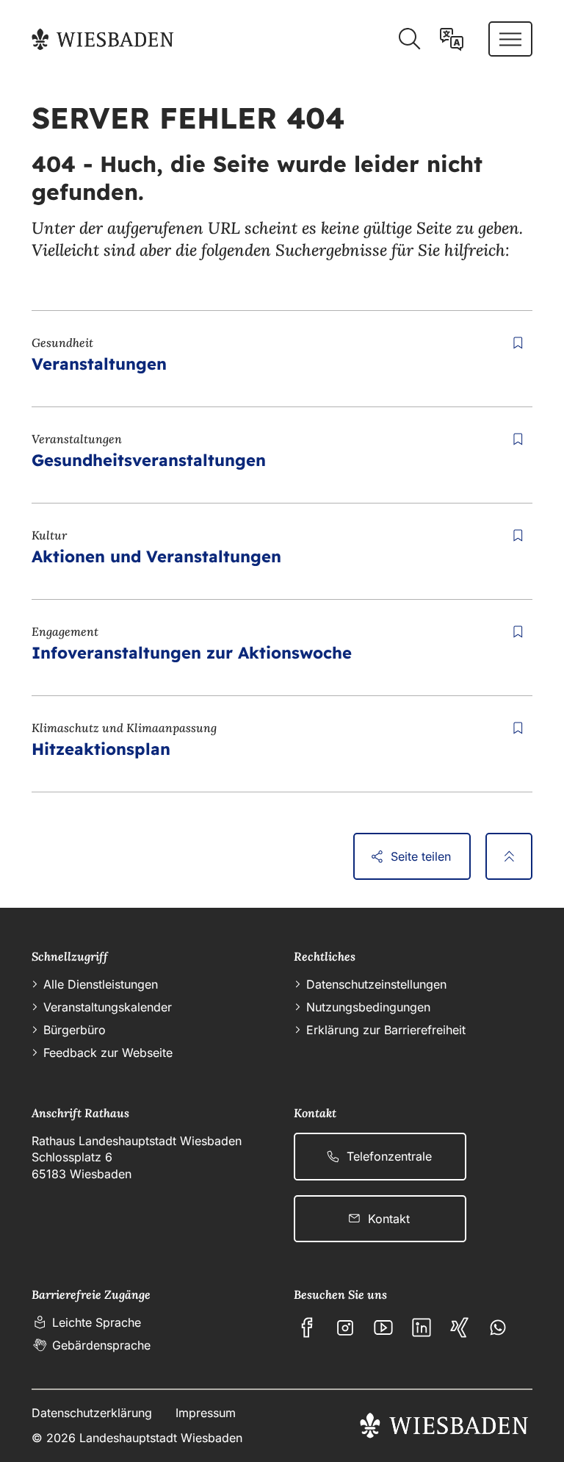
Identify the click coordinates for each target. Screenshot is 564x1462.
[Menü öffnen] (510, 39)
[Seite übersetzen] (451, 39)
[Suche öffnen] (409, 39)
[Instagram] (345, 1327)
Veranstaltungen (99, 364)
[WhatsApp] (498, 1327)
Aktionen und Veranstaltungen (156, 556)
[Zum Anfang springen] (508, 856)
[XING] (459, 1327)
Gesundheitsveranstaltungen (149, 460)
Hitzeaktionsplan (101, 749)
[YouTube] (383, 1327)
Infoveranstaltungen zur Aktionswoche (192, 652)
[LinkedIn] (421, 1327)
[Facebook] (307, 1327)
